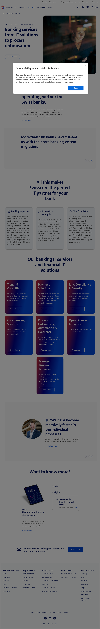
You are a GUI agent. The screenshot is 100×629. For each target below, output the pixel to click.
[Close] (85, 65)
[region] (50, 78)
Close (76, 88)
